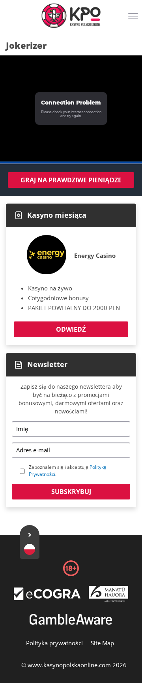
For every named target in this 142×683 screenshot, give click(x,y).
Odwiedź (71, 329)
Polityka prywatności (54, 643)
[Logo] (71, 15)
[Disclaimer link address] (47, 597)
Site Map (102, 643)
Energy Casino (95, 255)
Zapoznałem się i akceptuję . (67, 470)
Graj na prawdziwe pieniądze (71, 180)
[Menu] (134, 19)
